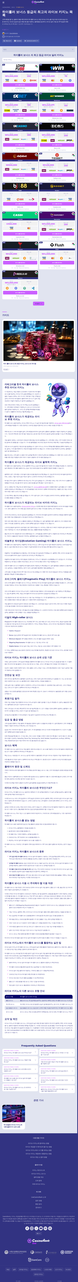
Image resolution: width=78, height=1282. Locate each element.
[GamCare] (34, 1260)
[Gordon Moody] (66, 1252)
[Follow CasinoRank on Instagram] (32, 1228)
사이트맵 (59, 1281)
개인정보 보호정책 (38, 1281)
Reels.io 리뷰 (20, 296)
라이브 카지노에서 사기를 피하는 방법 (39, 1150)
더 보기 (37, 303)
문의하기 (39, 1207)
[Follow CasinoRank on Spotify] (45, 1228)
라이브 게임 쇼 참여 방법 (38, 1157)
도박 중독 (38, 1181)
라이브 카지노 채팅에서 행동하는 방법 (39, 1154)
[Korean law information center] (36, 1252)
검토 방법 (38, 1201)
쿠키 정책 (18, 1281)
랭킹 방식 (38, 1204)
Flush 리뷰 (57, 266)
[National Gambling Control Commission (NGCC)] (15, 1252)
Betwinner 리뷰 (57, 118)
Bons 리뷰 (57, 148)
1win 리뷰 (57, 88)
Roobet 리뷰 (57, 207)
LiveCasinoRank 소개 (38, 1197)
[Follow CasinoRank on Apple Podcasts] (50, 1228)
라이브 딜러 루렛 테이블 (62, 423)
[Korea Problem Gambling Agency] (51, 1252)
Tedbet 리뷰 (57, 178)
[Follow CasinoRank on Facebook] (27, 1228)
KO (38, 1233)
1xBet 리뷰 (20, 118)
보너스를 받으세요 (20, 85)
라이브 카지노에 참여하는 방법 (38, 1143)
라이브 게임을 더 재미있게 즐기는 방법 (38, 1147)
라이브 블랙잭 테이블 (40, 487)
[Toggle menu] (3, 2)
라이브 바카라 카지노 (28, 506)
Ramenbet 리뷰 (57, 237)
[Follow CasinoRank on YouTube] (41, 1228)
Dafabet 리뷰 (20, 178)
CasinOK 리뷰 (20, 237)
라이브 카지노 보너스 (38, 1174)
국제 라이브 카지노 (38, 1184)
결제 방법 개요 (39, 1177)
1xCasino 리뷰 (20, 148)
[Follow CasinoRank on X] (36, 1228)
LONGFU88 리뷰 (20, 88)
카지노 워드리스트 (38, 1170)
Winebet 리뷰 (20, 266)
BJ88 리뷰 (20, 207)
